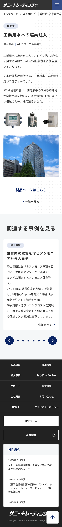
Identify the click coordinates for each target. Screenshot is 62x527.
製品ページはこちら (31, 189)
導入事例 (15, 375)
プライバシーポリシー (47, 407)
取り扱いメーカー (46, 375)
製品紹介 (15, 364)
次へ (52, 340)
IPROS (29, 421)
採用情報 (46, 364)
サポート (15, 386)
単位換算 (46, 386)
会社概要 (15, 396)
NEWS (15, 407)
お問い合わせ (46, 396)
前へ (9, 340)
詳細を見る (45, 325)
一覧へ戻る (32, 201)
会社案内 (31, 435)
